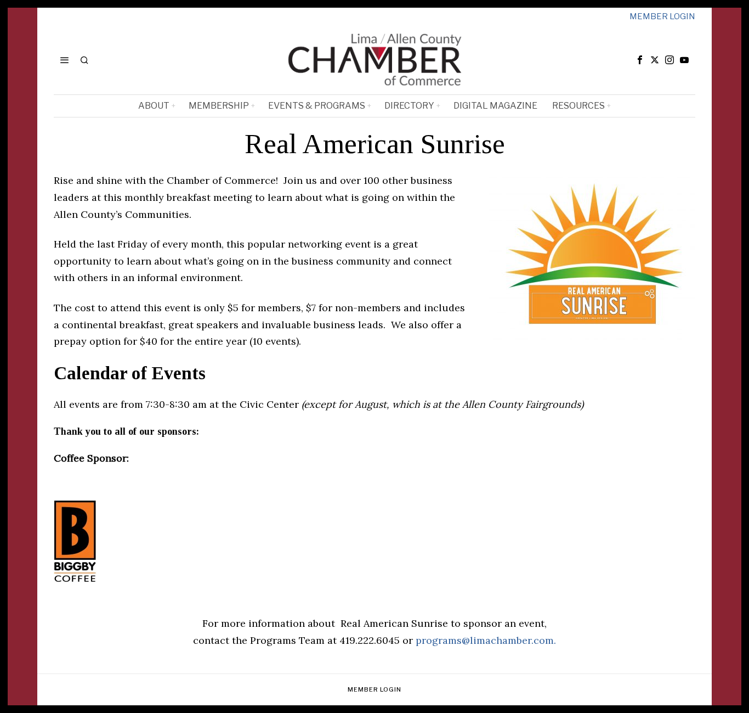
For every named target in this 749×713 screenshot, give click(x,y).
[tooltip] (639, 59)
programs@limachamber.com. (486, 640)
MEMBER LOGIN (662, 16)
